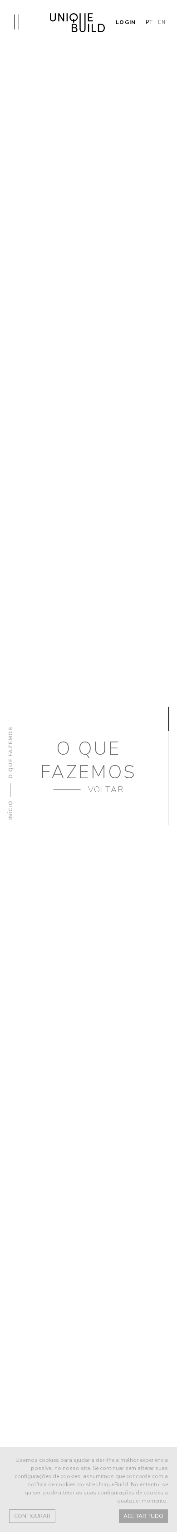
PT (149, 22)
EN (162, 22)
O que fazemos (10, 753)
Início (10, 810)
